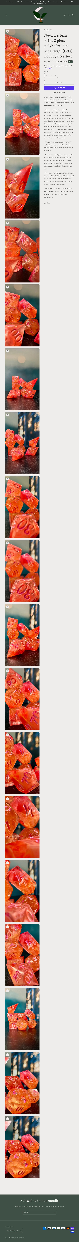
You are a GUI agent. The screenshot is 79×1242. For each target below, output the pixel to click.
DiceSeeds (11, 1237)
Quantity (46, 71)
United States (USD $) (13, 1230)
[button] (6, 15)
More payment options (59, 92)
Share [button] (48, 203)
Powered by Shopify (20, 1237)
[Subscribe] (55, 1212)
